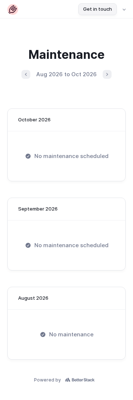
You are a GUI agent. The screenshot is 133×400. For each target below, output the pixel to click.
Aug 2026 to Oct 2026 (66, 74)
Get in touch (97, 9)
